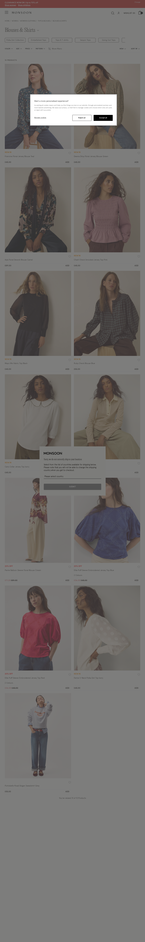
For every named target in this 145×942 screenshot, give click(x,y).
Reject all (81, 118)
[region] (73, 110)
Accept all (103, 118)
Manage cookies (40, 117)
